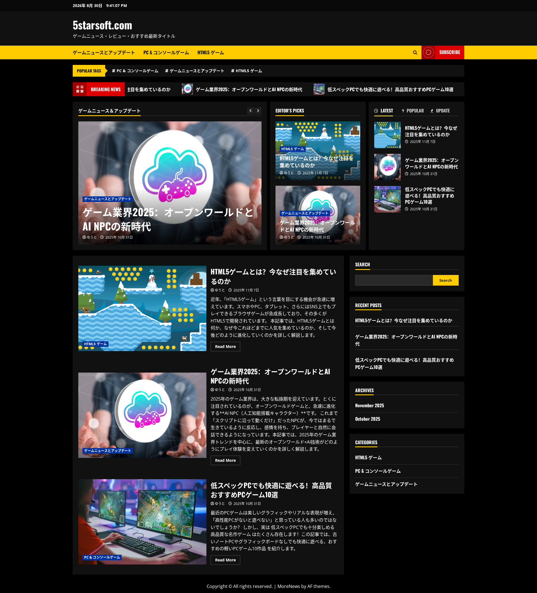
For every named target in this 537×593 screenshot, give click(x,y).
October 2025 (367, 418)
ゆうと (92, 237)
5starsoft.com (102, 24)
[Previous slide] (250, 110)
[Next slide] (258, 110)
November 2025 (369, 405)
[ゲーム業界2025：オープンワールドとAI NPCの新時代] (170, 182)
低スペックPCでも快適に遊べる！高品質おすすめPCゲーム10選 (373, 89)
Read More (227, 347)
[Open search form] (415, 52)
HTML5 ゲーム (210, 52)
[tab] (388, 111)
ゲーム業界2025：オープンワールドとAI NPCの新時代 (231, 89)
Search (362, 264)
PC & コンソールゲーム (166, 52)
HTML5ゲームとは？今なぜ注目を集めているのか (317, 161)
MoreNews (288, 586)
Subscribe (449, 52)
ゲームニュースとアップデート (104, 52)
